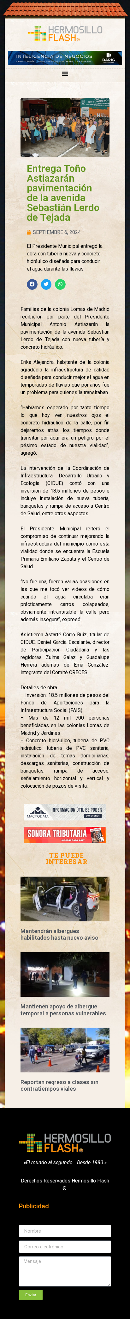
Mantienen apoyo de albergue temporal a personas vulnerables (63, 1010)
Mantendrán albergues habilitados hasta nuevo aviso (59, 934)
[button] (65, 73)
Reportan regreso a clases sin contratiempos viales (59, 1085)
